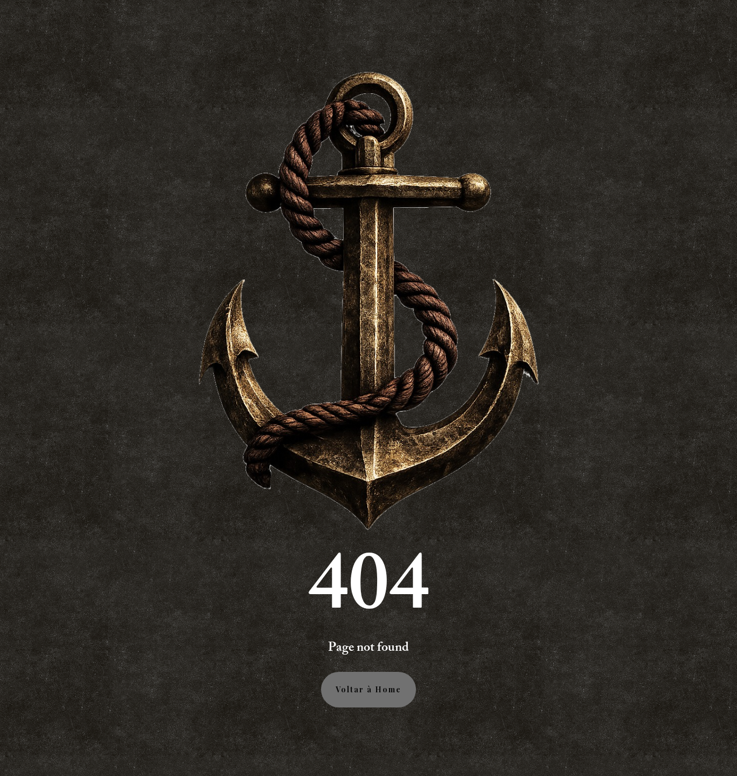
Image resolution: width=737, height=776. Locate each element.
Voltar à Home (368, 689)
